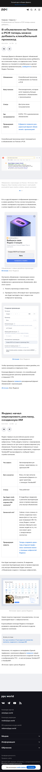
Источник (5, 270)
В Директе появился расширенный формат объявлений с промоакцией (28, 126)
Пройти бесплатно (20, 4)
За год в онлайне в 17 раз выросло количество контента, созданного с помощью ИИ (18, 641)
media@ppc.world (8, 720)
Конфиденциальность (8, 755)
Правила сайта (7, 758)
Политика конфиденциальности (12, 764)
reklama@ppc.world (9, 728)
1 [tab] (20, 190)
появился (17, 381)
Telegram (9, 49)
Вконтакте (4, 49)
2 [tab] (21, 190)
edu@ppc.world (7, 713)
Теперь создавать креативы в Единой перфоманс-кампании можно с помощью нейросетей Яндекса (28, 547)
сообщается (26, 66)
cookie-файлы (21, 767)
